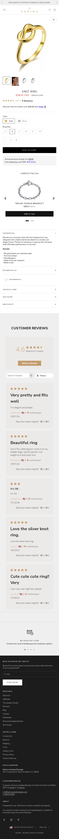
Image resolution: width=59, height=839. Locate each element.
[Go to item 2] (15, 81)
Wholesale (7, 717)
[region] (29, 636)
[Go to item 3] (24, 80)
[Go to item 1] (6, 80)
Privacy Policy (8, 754)
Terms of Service (9, 758)
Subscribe (12, 682)
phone (21, 787)
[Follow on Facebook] (4, 820)
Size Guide (7, 725)
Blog (4, 710)
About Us (6, 695)
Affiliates (6, 699)
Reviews (6, 706)
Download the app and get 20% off (29, 2)
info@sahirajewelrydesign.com (15, 792)
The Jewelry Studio (10, 703)
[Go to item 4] (33, 80)
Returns (6, 740)
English (43, 827)
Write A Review (29, 363)
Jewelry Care (8, 751)
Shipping (6, 743)
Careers (6, 714)
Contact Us (7, 736)
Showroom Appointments (13, 721)
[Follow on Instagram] (11, 820)
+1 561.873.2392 (9, 794)
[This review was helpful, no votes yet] (41, 421)
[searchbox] (17, 375)
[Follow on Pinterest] (18, 820)
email (12, 787)
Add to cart (29, 150)
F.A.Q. (5, 747)
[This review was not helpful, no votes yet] (46, 421)
